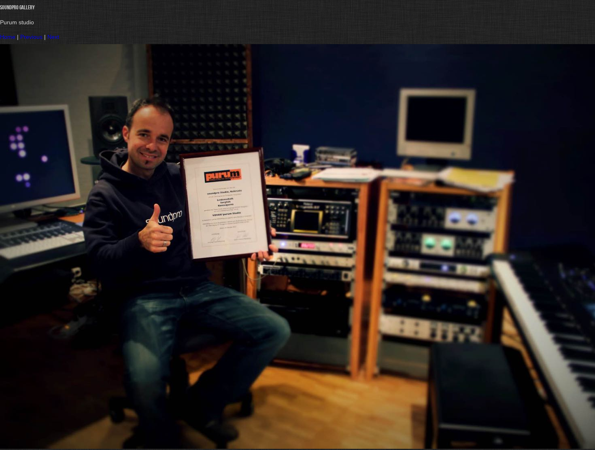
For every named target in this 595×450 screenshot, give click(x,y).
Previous (31, 37)
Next (53, 37)
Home (7, 37)
